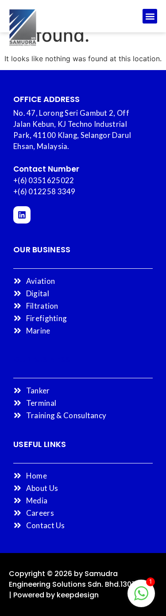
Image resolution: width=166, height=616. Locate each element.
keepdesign (78, 595)
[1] (141, 597)
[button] (150, 16)
